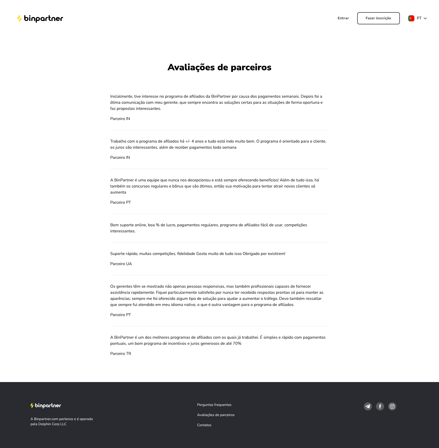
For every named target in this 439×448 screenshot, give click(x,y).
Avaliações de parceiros (215, 414)
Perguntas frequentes (214, 404)
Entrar (343, 18)
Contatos (204, 425)
